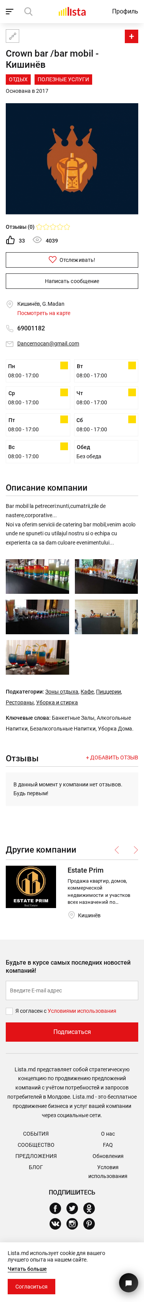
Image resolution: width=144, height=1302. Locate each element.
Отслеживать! (76, 260)
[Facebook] (58, 1208)
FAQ (108, 1145)
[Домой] (72, 11)
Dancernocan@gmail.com (48, 343)
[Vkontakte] (58, 1224)
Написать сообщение (72, 281)
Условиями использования (82, 1011)
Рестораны (20, 702)
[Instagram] (75, 1224)
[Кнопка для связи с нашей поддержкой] (128, 1282)
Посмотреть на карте (43, 313)
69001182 (31, 328)
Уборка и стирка (57, 702)
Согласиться (31, 1287)
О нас (108, 1134)
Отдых (18, 79)
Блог (36, 1167)
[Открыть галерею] (37, 576)
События (36, 1134)
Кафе (87, 692)
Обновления (108, 1156)
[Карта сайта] (12, 36)
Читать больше (27, 1269)
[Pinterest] (92, 1224)
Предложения (36, 1156)
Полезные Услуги (63, 79)
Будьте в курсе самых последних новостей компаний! (68, 966)
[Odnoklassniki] (92, 1208)
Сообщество (36, 1145)
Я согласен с (31, 1011)
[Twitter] (75, 1208)
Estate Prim (86, 870)
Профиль (125, 11)
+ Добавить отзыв (112, 757)
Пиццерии (108, 692)
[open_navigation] (10, 11)
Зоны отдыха (61, 692)
